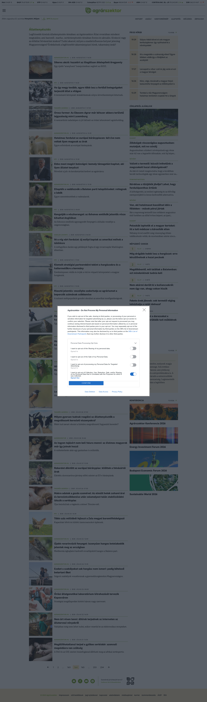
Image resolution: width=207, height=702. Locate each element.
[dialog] (103, 351)
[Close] (145, 310)
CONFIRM (86, 383)
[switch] (133, 348)
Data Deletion (90, 392)
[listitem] (103, 343)
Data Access (103, 392)
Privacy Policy (117, 392)
